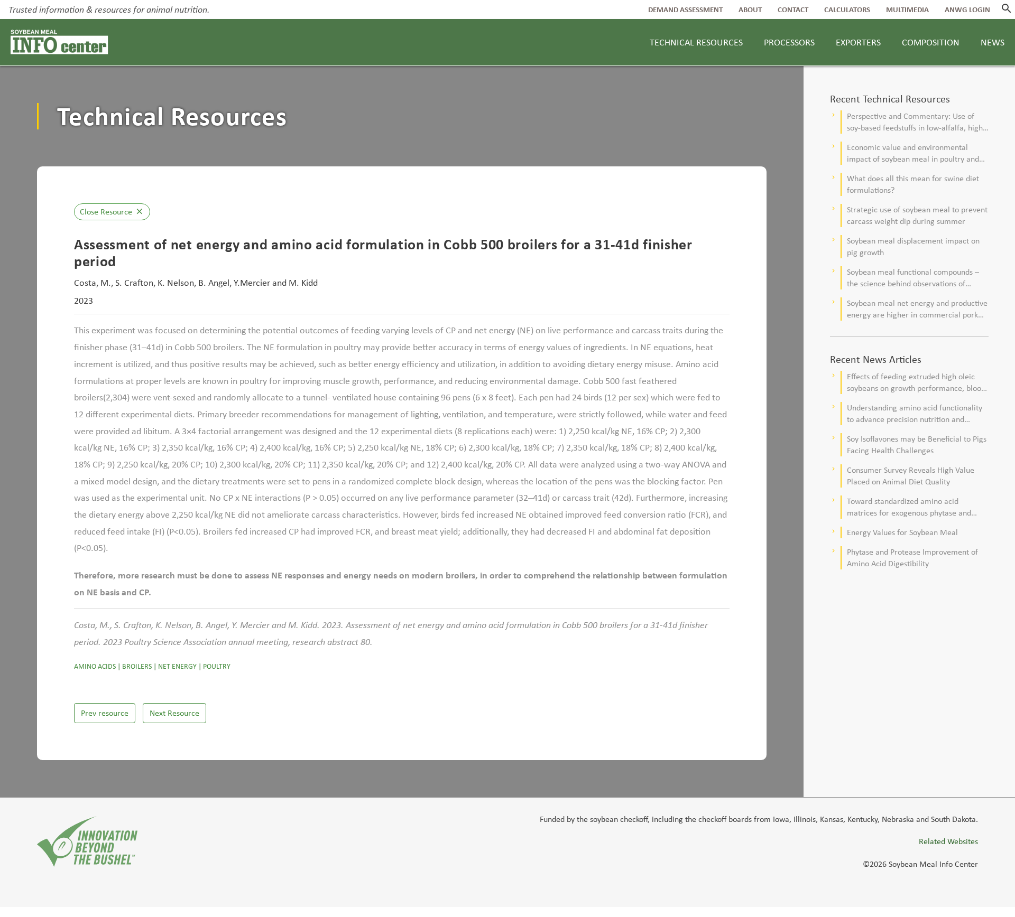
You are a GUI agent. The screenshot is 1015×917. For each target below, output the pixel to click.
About (750, 9)
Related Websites (948, 841)
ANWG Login (967, 9)
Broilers (137, 666)
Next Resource (174, 713)
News (992, 42)
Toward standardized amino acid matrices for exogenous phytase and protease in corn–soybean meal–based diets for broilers (913, 507)
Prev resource (104, 713)
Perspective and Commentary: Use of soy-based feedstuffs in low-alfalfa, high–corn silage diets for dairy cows (917, 122)
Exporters (858, 42)
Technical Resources (696, 42)
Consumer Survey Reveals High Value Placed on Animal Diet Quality (910, 475)
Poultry (216, 666)
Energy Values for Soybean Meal (902, 532)
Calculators (847, 9)
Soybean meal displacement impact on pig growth (913, 246)
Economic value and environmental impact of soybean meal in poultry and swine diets (913, 153)
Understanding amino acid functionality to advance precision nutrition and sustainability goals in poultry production (916, 414)
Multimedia (907, 9)
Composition (930, 42)
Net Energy (177, 666)
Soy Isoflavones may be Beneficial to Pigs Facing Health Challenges (916, 444)
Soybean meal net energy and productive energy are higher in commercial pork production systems (917, 309)
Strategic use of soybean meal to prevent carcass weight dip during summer (917, 215)
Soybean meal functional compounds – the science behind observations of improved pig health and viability (913, 278)
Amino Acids (95, 666)
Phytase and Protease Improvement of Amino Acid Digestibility (912, 557)
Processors (789, 42)
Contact (793, 9)
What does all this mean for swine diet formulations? (913, 184)
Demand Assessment (685, 9)
